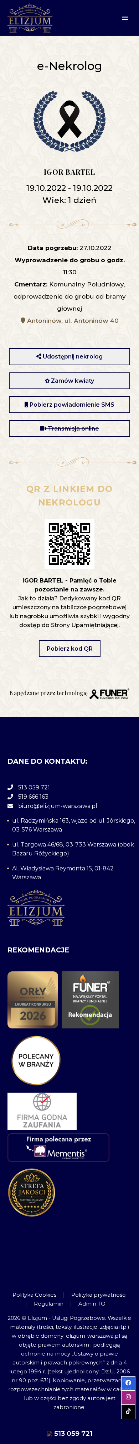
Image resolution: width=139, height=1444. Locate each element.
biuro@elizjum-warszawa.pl (57, 806)
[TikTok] (79, 1270)
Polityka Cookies (34, 1295)
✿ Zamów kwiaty (69, 380)
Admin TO (91, 1304)
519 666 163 (33, 796)
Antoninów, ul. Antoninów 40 (72, 320)
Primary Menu (125, 17)
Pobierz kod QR (70, 648)
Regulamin (48, 1304)
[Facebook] (60, 1270)
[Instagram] (69, 1270)
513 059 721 (34, 787)
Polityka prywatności (99, 1295)
